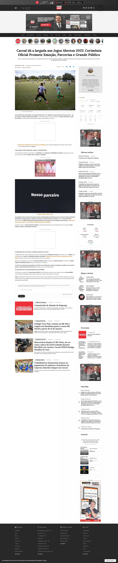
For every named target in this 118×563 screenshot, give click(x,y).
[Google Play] (73, 2)
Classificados (87, 35)
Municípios (85, 328)
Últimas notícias (87, 152)
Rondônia (39, 35)
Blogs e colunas (87, 273)
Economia (58, 35)
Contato (95, 35)
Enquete (84, 434)
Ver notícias (90, 90)
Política (64, 35)
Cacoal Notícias (30, 35)
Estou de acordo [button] (110, 560)
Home (22, 35)
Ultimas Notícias (78, 35)
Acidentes (46, 35)
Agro (52, 35)
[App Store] (80, 2)
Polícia (70, 35)
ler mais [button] (45, 560)
